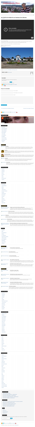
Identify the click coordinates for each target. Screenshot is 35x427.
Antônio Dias (3, 361)
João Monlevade (4, 193)
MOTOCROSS (3, 140)
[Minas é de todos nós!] (17, 12)
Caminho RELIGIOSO (4, 128)
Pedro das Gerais (5, 401)
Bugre (2, 366)
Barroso (3, 201)
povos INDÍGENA (4, 135)
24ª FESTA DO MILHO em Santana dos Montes (14, 17)
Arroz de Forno (8, 162)
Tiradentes (3, 179)
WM (3, 18)
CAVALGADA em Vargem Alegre (14, 270)
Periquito (3, 382)
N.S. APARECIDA (4, 235)
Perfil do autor (9, 72)
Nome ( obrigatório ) (16, 90)
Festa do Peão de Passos (12, 251)
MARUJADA (7, 215)
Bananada (6, 158)
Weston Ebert (4, 402)
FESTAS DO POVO (9, 219)
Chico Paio (6, 150)
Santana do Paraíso (4, 358)
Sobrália (3, 387)
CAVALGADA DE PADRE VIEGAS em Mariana (16, 282)
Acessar (4, 409)
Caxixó (2, 339)
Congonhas (3, 170)
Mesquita (3, 379)
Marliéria (3, 378)
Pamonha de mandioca (7, 154)
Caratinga (3, 192)
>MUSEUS (3, 141)
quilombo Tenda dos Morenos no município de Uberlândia (15, 401)
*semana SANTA (4, 317)
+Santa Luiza (3, 321)
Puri (2, 347)
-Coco (2, 298)
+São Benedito (3, 325)
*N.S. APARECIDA (4, 316)
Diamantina (3, 171)
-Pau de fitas (3, 307)
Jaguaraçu (3, 375)
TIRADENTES (3, 240)
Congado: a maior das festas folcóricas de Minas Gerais (17, 207)
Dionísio (3, 369)
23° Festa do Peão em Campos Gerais (15, 247)
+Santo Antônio (3, 324)
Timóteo (3, 188)
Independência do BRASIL (5, 236)
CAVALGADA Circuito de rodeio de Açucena (15, 263)
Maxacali (3, 340)
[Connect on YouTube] (5, 85)
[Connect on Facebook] (7, 84)
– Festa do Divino (4, 302)
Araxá (2, 197)
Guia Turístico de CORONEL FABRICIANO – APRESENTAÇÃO (10, 396)
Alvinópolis (3, 196)
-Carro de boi (3, 294)
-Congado (3, 299)
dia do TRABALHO (4, 239)
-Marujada (3, 306)
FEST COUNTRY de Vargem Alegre (14, 259)
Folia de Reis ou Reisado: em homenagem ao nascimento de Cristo (18, 223)
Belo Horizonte (3, 184)
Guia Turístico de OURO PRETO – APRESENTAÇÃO (9, 395)
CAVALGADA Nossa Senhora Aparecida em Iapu (16, 274)
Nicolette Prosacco (5, 403)
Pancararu (3, 343)
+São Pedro (3, 330)
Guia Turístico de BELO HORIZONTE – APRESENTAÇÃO (10, 394)
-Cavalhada (3, 295)
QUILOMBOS (3, 136)
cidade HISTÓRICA (4, 131)
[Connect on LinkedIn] (14, 84)
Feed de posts (4, 410)
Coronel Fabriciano (4, 185)
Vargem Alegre (3, 202)
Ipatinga (3, 354)
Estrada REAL (3, 127)
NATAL (2, 231)
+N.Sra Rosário (3, 320)
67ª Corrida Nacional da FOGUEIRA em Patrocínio (8, 108)
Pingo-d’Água (3, 383)
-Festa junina (3, 303)
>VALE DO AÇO (4, 189)
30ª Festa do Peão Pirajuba (12, 255)
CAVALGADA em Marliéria (12, 286)
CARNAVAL (3, 243)
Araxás (2, 338)
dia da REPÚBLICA (4, 232)
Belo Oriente (3, 362)
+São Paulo (3, 329)
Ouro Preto (3, 174)
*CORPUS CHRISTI (4, 313)
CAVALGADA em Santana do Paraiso (15, 278)
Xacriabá (3, 348)
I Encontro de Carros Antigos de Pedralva (28, 108)
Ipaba (2, 374)
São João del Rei (4, 178)
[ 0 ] (2, 18)
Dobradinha (6, 146)
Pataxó (2, 344)
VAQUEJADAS (3, 246)
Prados (2, 175)
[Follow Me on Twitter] (3, 84)
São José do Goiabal (4, 386)
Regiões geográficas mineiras (6, 393)
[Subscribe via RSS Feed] (2, 84)
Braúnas (3, 365)
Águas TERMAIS (4, 132)
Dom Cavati (3, 370)
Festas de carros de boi (11, 211)
